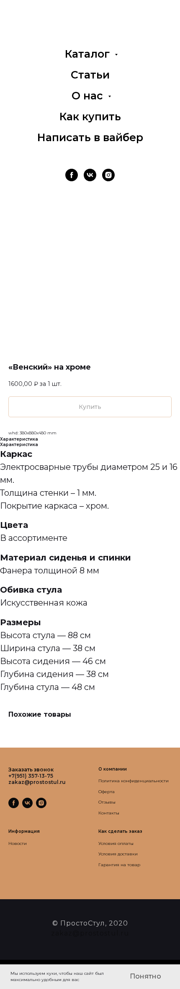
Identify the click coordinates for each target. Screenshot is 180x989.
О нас (89, 95)
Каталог (89, 54)
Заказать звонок (31, 769)
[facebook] (71, 175)
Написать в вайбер (90, 137)
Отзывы (107, 802)
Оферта (106, 791)
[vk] (90, 175)
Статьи (90, 74)
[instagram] (108, 175)
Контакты (108, 813)
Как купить (90, 116)
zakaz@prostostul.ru (90, 933)
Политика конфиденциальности (133, 781)
